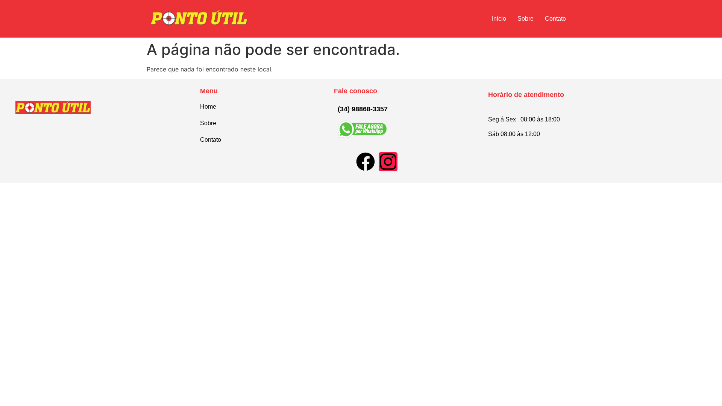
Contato (555, 18)
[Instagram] (388, 161)
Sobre (525, 18)
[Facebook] (365, 161)
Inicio (499, 18)
